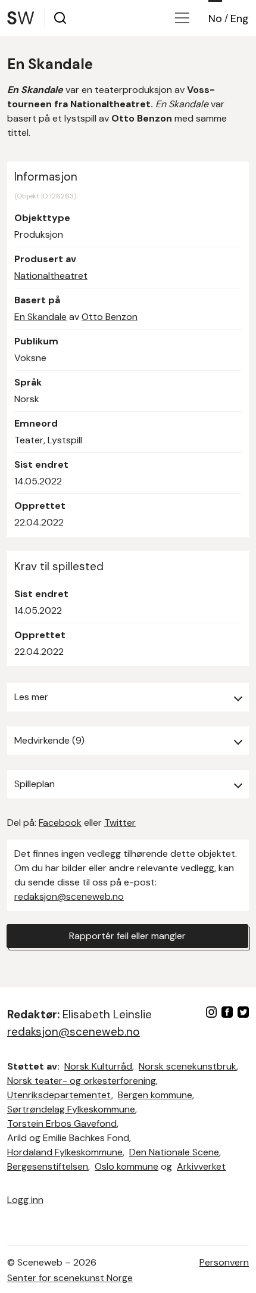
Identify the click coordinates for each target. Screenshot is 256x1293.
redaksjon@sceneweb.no (69, 896)
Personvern (224, 1262)
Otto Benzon (110, 316)
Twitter (120, 822)
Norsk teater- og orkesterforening (81, 1080)
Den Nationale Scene (174, 1152)
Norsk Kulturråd (98, 1066)
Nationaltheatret (51, 275)
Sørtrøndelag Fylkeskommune (71, 1109)
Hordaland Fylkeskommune (65, 1152)
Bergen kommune (155, 1095)
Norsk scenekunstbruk (187, 1066)
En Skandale (40, 316)
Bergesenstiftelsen (47, 1166)
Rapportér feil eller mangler (127, 936)
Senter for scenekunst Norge (70, 1278)
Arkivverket (201, 1166)
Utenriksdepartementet (59, 1095)
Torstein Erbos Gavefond (62, 1123)
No (215, 18)
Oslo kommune (126, 1166)
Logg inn (25, 1199)
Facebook (60, 822)
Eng (239, 18)
